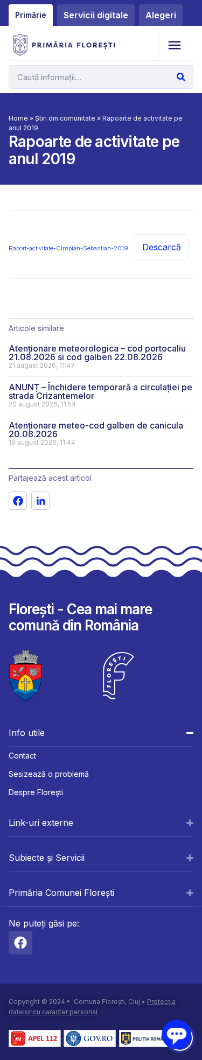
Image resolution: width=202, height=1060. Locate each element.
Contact (22, 755)
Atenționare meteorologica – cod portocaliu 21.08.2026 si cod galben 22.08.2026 (97, 352)
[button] (174, 45)
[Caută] (181, 77)
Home (18, 118)
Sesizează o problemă (49, 773)
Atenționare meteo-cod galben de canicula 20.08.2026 (96, 429)
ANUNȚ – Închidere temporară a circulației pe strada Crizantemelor (100, 391)
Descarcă (161, 247)
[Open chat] (176, 1034)
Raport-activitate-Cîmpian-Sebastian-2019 (68, 248)
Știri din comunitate (65, 118)
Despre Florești (36, 792)
